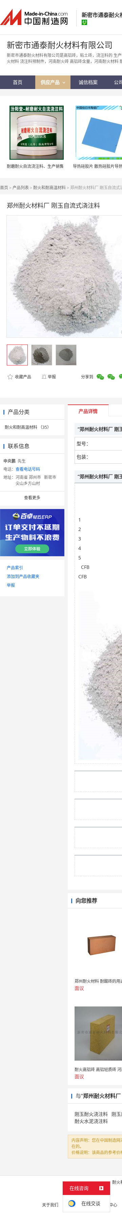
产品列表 (21, 188)
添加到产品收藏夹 (23, 576)
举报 (52, 377)
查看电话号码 (28, 469)
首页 (4, 188)
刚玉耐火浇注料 (91, 1114)
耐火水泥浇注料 (91, 1121)
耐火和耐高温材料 (49, 188)
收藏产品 (22, 377)
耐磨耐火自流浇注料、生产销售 (35, 166)
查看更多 (32, 498)
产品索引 (15, 568)
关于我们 (50, 1205)
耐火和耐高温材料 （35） (28, 427)
